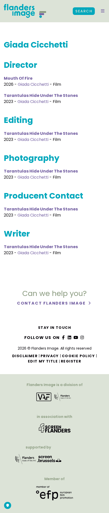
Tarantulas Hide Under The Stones (41, 95)
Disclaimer (25, 355)
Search (83, 11)
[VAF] (54, 398)
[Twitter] (69, 337)
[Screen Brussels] (49, 461)
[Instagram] (82, 337)
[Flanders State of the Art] (25, 461)
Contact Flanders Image (52, 303)
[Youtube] (76, 337)
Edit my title (43, 361)
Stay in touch (54, 327)
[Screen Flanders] (54, 430)
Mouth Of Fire (18, 78)
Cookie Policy (78, 355)
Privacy (50, 355)
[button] (102, 11)
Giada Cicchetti (33, 84)
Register (71, 361)
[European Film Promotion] (54, 495)
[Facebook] (63, 337)
